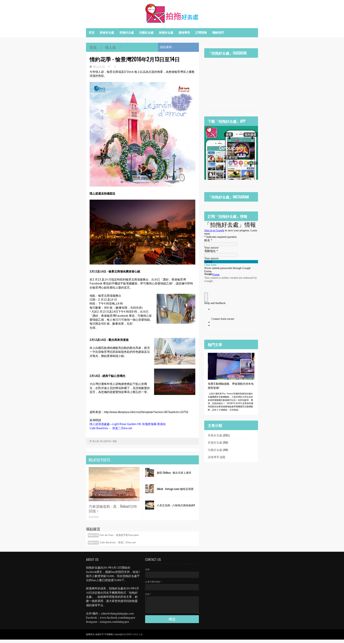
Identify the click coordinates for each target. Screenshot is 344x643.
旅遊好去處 (166, 32)
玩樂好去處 (146, 32)
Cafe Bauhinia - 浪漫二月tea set (118, 542)
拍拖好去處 (137, 634)
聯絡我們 (218, 32)
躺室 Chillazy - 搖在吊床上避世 (174, 472)
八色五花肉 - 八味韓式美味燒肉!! (176, 505)
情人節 (110, 47)
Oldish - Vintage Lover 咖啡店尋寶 (175, 489)
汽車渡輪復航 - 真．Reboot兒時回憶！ (113, 508)
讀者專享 (184, 32)
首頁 (91, 32)
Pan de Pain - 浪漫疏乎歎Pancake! (119, 535)
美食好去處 (107, 32)
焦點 (115, 441)
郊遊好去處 (127, 32)
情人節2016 (105, 441)
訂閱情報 (201, 32)
